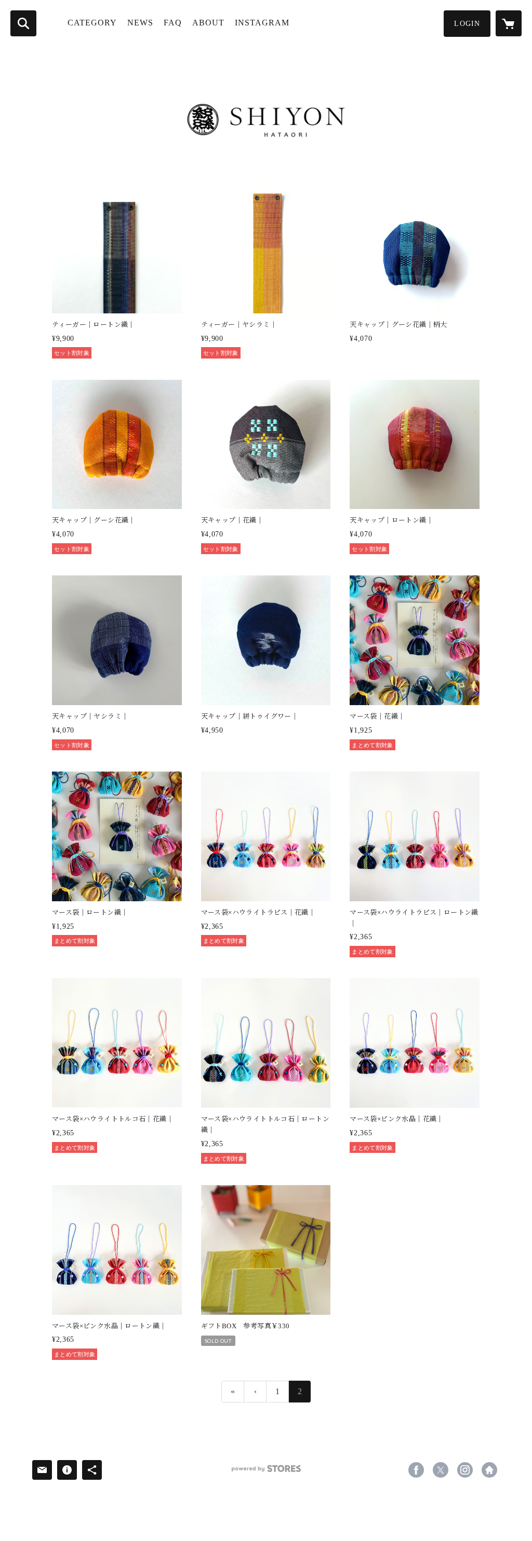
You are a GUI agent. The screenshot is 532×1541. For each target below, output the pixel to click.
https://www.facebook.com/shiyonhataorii (416, 1470)
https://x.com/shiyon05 (440, 1470)
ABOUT (208, 22)
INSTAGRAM (262, 22)
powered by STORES (266, 1472)
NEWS (140, 22)
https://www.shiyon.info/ (489, 1470)
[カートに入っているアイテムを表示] (509, 23)
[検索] (23, 23)
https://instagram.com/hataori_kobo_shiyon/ (465, 1470)
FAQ (173, 22)
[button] (467, 23)
